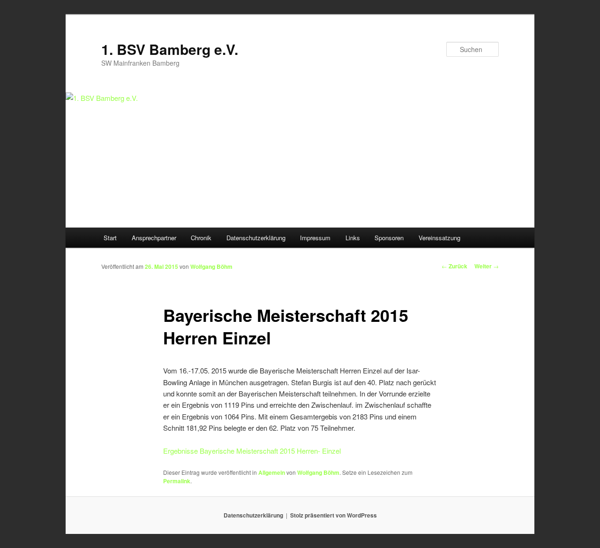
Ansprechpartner (154, 237)
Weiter (486, 266)
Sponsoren (389, 237)
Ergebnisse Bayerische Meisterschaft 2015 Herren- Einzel (252, 451)
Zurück (454, 266)
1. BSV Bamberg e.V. (169, 49)
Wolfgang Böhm (211, 266)
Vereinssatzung (439, 237)
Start (110, 237)
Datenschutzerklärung (255, 237)
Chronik (201, 237)
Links (352, 237)
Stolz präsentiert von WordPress (333, 515)
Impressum (315, 237)
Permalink (176, 481)
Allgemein (271, 472)
